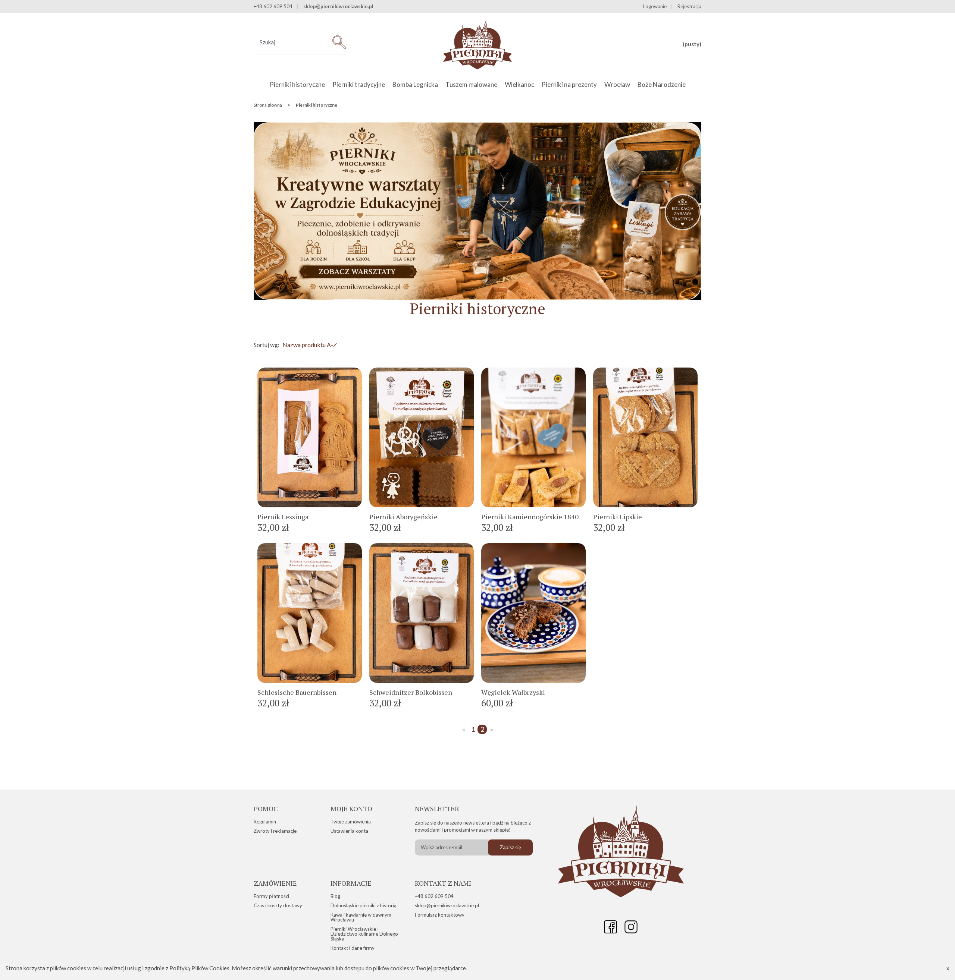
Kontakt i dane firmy (353, 948)
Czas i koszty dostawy (278, 905)
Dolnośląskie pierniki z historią (364, 905)
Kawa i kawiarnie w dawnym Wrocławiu (361, 917)
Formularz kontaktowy (439, 915)
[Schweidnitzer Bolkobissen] (421, 613)
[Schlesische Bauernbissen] (309, 613)
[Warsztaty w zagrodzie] (477, 297)
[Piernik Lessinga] (309, 437)
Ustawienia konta (349, 831)
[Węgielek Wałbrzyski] (533, 613)
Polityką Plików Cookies (199, 968)
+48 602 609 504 (434, 896)
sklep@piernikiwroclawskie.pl (338, 6)
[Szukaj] (339, 42)
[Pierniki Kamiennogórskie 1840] (533, 437)
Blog (335, 896)
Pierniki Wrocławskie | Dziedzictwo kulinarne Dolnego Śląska (364, 934)
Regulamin (265, 822)
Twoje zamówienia (351, 822)
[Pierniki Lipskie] (645, 437)
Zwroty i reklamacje (275, 831)
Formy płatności (271, 896)
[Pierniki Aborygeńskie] (421, 437)
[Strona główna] (477, 44)
